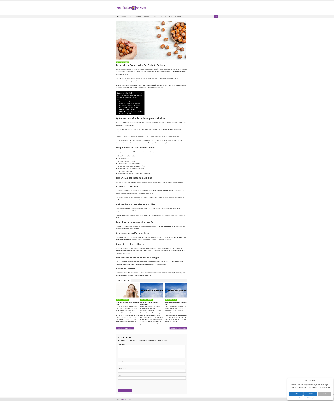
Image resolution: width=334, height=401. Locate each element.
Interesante (168, 16)
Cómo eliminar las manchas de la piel (127, 303)
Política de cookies (302, 398)
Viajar (160, 16)
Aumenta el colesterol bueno (128, 109)
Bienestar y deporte (126, 16)
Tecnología (138, 16)
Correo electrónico (123, 368)
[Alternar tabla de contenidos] (141, 93)
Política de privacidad (312, 398)
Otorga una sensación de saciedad (129, 107)
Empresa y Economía (150, 16)
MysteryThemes (126, 399)
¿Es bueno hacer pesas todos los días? (176, 303)
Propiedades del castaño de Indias (127, 98)
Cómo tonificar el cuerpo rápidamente (149, 303)
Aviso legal (320, 398)
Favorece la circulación (126, 102)
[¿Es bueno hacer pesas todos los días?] (176, 290)
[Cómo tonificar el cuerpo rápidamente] (151, 290)
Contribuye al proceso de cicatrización (130, 105)
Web (120, 375)
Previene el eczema (126, 113)
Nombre (121, 361)
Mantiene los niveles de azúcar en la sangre (132, 111)
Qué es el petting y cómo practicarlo (179, 328)
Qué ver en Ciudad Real (124, 328)
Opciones (324, 394)
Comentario (122, 344)
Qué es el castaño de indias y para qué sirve (130, 96)
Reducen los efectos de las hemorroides (131, 104)
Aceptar (296, 394)
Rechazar (310, 394)
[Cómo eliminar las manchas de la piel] (127, 290)
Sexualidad (178, 16)
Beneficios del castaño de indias (126, 100)
